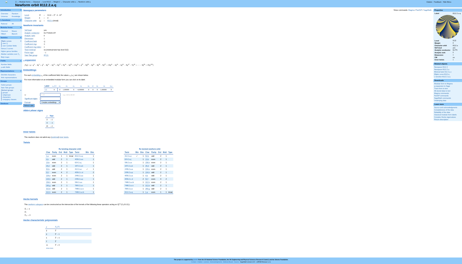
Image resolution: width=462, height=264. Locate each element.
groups (5, 92)
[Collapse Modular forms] (21, 27)
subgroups (7, 95)
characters (7, 97)
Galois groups (6, 85)
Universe (4, 16)
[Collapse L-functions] (21, 20)
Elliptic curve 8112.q (441, 74)
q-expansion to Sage (442, 86)
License (206, 262)
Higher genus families (9, 51)
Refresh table (29, 105)
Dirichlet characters (8, 75)
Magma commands (441, 93)
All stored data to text (442, 91)
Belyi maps (5, 57)
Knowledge (16, 16)
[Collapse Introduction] (21, 10)
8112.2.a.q (79, 156)
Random (15, 14)
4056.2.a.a (79, 159)
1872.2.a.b (79, 166)
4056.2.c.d (79, 172)
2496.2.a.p (79, 179)
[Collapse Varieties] (21, 38)
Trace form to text (441, 88)
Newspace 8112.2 (441, 67)
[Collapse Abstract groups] (21, 90)
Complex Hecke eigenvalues (445, 117)
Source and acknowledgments (445, 107)
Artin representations (9, 77)
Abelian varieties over (10, 54)
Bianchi (14, 34)
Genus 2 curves (7, 48)
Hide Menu (447, 2)
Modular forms (24, 2)
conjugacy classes (9, 99)
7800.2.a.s (79, 185)
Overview (4, 14)
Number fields (6, 64)
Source (236, 262)
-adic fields (5, 67)
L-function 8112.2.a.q (442, 77)
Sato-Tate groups (7, 88)
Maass (14, 31)
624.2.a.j (78, 162)
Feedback (437, 2)
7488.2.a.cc (79, 189)
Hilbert (3, 34)
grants (195, 260)
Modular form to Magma (443, 84)
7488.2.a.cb (79, 192)
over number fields (10, 46)
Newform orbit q (84, 2)
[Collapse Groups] (21, 81)
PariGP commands (441, 96)
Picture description (441, 119)
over (5, 43)
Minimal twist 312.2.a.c (443, 72)
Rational (4, 24)
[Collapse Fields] (21, 61)
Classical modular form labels (445, 115)
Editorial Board (228, 262)
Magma (411, 10)
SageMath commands (442, 98)
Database (4, 103)
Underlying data (440, 100)
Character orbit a (69, 2)
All (13, 24)
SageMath (428, 10)
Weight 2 (56, 2)
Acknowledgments (216, 262)
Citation (429, 2)
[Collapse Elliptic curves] (21, 41)
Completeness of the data (444, 110)
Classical (36, 2)
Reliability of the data (442, 112)
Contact (193, 262)
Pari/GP (419, 10)
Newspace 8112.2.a (441, 69)
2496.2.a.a (79, 176)
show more (49, 248)
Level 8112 (46, 2)
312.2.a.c (78, 169)
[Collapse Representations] (21, 71)
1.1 (46, 90)
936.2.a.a (78, 182)
